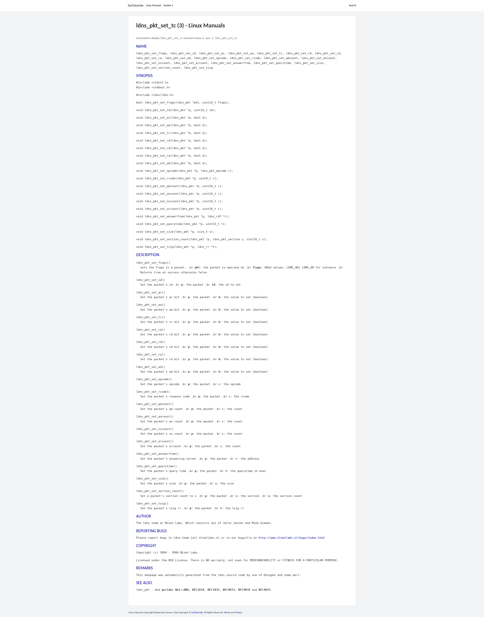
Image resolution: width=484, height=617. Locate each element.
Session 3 (168, 5)
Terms (227, 612)
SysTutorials (135, 5)
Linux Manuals (153, 5)
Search (352, 5)
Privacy (238, 612)
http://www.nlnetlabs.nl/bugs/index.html (292, 537)
